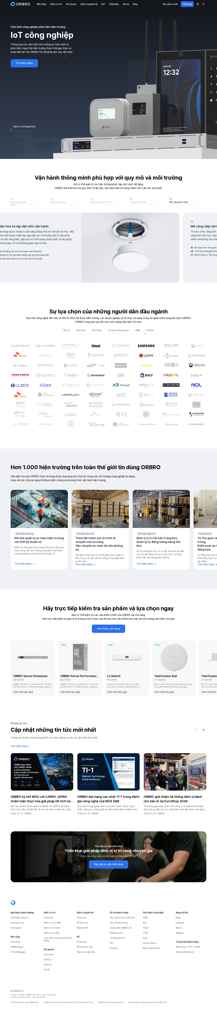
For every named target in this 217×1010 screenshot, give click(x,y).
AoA (145, 938)
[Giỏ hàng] (203, 4)
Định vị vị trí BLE (52, 933)
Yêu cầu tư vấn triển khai (108, 864)
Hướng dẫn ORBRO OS (121, 928)
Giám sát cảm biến (86, 952)
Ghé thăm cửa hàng (108, 628)
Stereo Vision (149, 943)
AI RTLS (47, 959)
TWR (145, 933)
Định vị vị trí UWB (52, 922)
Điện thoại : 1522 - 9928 (188, 947)
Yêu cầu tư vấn (170, 4)
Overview (15, 942)
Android (114, 948)
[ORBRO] (21, 4)
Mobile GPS (82, 928)
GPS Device (82, 922)
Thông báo (16, 928)
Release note (116, 933)
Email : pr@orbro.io (185, 952)
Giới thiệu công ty (19, 917)
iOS (111, 943)
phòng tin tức (17, 922)
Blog (135, 4)
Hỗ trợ (126, 4)
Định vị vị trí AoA (52, 928)
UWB (145, 917)
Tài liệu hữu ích (117, 938)
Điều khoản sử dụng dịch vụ (111, 1002)
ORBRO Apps (17, 947)
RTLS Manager (18, 952)
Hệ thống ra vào (85, 947)
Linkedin (180, 922)
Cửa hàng (187, 4)
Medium (180, 933)
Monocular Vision (151, 948)
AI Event (48, 964)
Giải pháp (114, 4)
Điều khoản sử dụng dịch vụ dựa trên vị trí (148, 1002)
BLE (145, 922)
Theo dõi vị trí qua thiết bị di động (58, 939)
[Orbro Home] (21, 902)
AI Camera (71, 4)
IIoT (103, 4)
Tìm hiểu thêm (24, 70)
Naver (179, 928)
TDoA (146, 928)
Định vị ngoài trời (89, 4)
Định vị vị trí (56, 4)
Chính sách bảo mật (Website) (25, 1002)
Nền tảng (41, 4)
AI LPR (47, 970)
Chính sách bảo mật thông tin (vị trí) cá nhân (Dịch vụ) (68, 1002)
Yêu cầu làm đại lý (119, 922)
